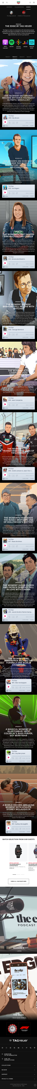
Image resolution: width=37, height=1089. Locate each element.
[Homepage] (18, 2)
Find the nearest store (9, 1059)
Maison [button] (4, 1069)
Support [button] (4, 1074)
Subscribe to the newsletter (10, 1055)
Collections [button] (6, 1065)
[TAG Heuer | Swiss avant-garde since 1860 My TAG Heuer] (18, 1040)
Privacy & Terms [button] (7, 1078)
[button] (30, 2)
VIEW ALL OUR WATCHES (18, 881)
